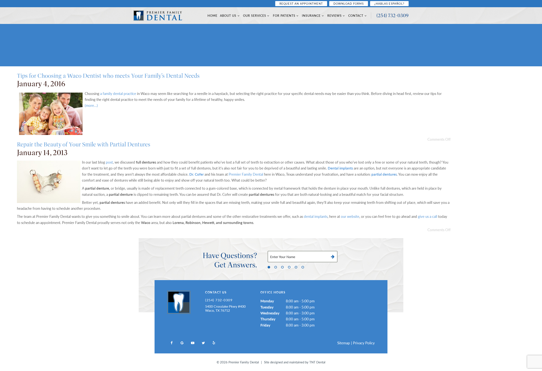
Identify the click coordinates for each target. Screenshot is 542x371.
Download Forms (348, 3)
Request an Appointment (301, 3)
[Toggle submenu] (238, 15)
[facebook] (171, 343)
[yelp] (214, 343)
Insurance (311, 15)
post (109, 162)
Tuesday (267, 307)
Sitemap (343, 343)
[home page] (157, 15)
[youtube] (192, 343)
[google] (182, 343)
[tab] (269, 267)
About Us (228, 15)
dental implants (316, 216)
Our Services (254, 15)
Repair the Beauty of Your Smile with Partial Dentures (83, 144)
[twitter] (203, 343)
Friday (265, 325)
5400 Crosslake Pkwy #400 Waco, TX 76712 (225, 308)
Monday (267, 300)
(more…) (91, 105)
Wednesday (269, 312)
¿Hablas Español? (389, 3)
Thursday (267, 318)
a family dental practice (118, 93)
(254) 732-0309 (392, 15)
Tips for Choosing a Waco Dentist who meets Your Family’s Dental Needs (108, 75)
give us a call (427, 216)
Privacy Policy (364, 343)
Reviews (334, 15)
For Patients (284, 15)
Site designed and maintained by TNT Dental (294, 362)
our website (350, 216)
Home (212, 15)
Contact (355, 15)
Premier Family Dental (246, 174)
